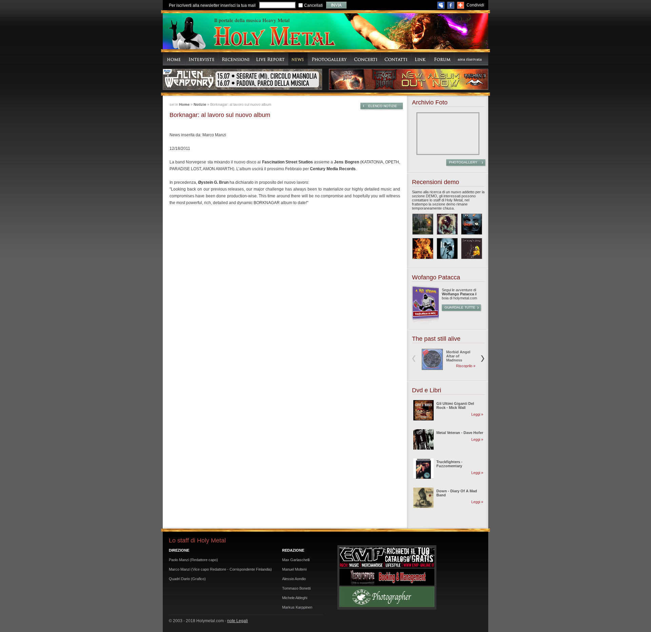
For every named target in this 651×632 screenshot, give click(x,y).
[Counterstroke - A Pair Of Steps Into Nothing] (447, 248)
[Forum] (442, 58)
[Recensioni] (236, 58)
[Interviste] (202, 58)
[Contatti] (396, 58)
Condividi (475, 5)
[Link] (421, 58)
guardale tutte (460, 307)
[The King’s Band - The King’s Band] (471, 248)
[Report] (270, 58)
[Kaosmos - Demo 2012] (422, 248)
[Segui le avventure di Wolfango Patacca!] (425, 322)
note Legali (237, 620)
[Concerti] (366, 58)
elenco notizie (382, 106)
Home (184, 104)
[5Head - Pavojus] (471, 224)
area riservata (470, 59)
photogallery (463, 162)
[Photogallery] (329, 58)
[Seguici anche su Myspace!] (441, 5)
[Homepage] (174, 58)
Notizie (200, 104)
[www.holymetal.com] (274, 37)
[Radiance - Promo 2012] (447, 224)
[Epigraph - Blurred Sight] (422, 224)
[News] (298, 58)
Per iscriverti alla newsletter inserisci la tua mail (212, 5)
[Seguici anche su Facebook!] (450, 5)
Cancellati (313, 5)
